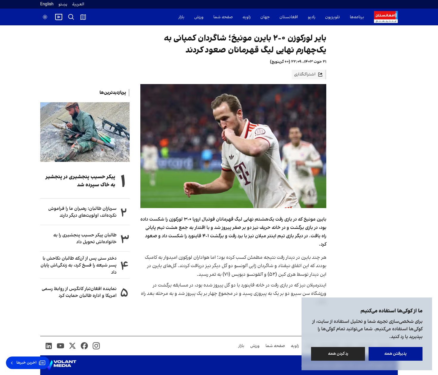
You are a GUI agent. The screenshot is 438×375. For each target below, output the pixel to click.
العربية (78, 4)
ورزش (199, 17)
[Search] (71, 17)
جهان (265, 17)
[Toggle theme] (45, 17)
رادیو (311, 17)
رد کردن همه (338, 354)
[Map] (83, 17)
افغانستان (288, 17)
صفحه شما (223, 17)
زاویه (247, 17)
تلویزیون (332, 17)
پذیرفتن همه (395, 354)
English (47, 4)
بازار (181, 17)
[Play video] (58, 17)
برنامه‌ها (357, 17)
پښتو (62, 4)
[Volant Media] (60, 365)
